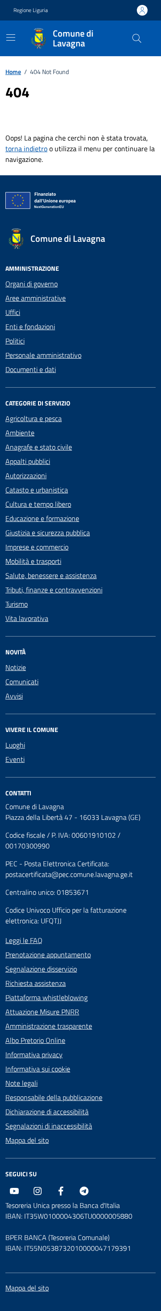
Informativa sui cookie (37, 1068)
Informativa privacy (34, 1054)
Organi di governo (31, 283)
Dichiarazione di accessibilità (47, 1111)
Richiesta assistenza (35, 983)
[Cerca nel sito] (137, 38)
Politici (15, 340)
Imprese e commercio (36, 547)
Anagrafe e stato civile (38, 447)
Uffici (12, 312)
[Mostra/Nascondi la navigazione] (10, 37)
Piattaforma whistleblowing (46, 997)
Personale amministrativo (43, 355)
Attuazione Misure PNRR (42, 1011)
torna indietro (26, 148)
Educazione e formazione (42, 518)
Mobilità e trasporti (33, 561)
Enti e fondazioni (30, 326)
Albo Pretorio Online (35, 1040)
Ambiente (19, 432)
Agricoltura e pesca (33, 418)
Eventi (15, 759)
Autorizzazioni (26, 475)
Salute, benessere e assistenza (51, 575)
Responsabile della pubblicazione (53, 1097)
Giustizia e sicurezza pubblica (47, 532)
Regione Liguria (30, 10)
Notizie (15, 667)
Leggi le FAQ (23, 940)
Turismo (16, 604)
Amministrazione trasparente (48, 1026)
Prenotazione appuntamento (48, 954)
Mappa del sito (27, 1140)
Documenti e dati (30, 369)
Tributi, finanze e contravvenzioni (53, 589)
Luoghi (15, 745)
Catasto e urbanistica (36, 489)
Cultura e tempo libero (38, 504)
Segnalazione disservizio (41, 969)
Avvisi (14, 696)
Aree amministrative (35, 298)
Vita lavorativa (26, 618)
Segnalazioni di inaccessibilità (48, 1126)
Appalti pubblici (27, 461)
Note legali (21, 1083)
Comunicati (21, 681)
